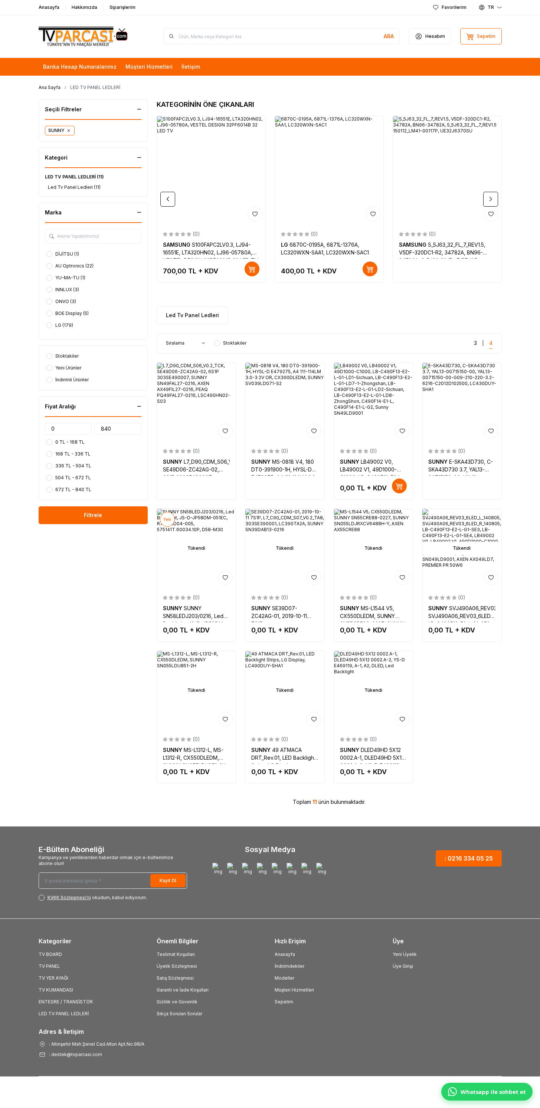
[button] (167, 199)
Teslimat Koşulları (176, 954)
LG (285, 244)
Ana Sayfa (49, 87)
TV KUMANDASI (56, 990)
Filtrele (93, 515)
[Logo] (83, 36)
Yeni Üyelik (405, 954)
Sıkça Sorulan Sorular (179, 1013)
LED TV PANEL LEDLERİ (64, 1013)
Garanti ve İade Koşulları (183, 990)
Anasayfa (285, 954)
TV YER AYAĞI (53, 978)
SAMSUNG (177, 244)
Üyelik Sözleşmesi (177, 966)
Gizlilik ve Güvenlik (177, 1002)
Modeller (284, 978)
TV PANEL (49, 966)
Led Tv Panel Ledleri (192, 315)
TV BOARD (50, 954)
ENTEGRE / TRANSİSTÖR (66, 1002)
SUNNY (173, 461)
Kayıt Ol (168, 880)
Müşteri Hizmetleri (294, 990)
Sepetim (284, 1002)
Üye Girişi (403, 966)
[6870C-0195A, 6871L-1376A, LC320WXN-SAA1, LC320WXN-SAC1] (329, 170)
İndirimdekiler (289, 966)
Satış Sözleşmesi (175, 978)
